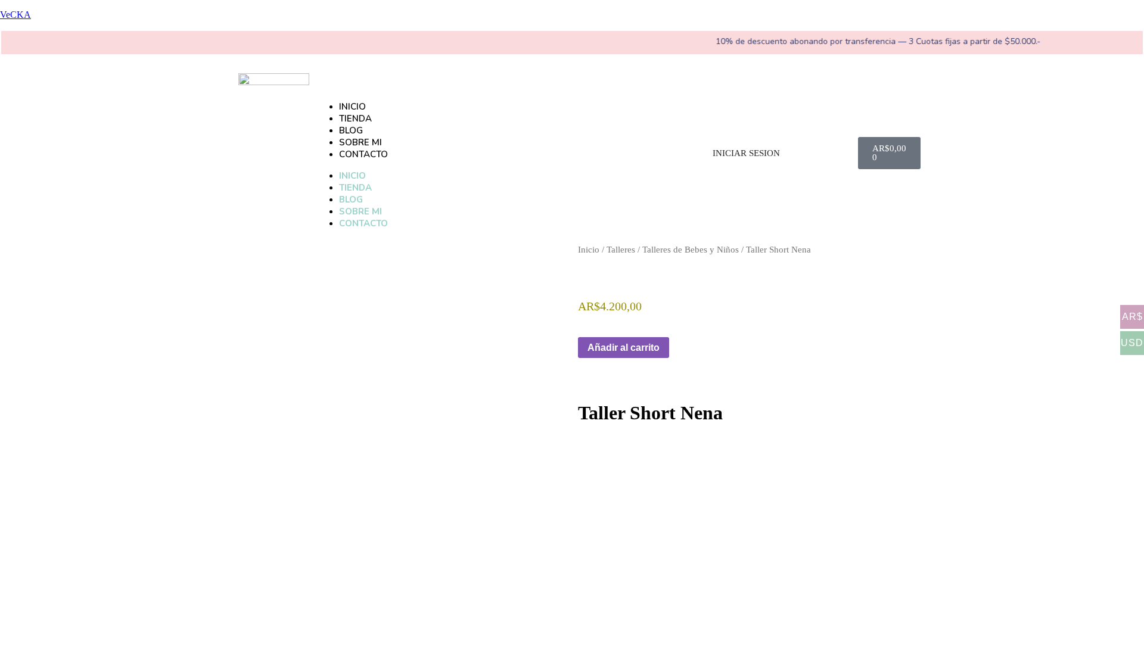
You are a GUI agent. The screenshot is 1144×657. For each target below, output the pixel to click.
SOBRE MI (360, 142)
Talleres (621, 249)
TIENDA (355, 118)
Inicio (588, 249)
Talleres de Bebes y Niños (690, 249)
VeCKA (15, 15)
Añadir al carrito (623, 347)
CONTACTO (363, 154)
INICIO (352, 107)
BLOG (351, 130)
